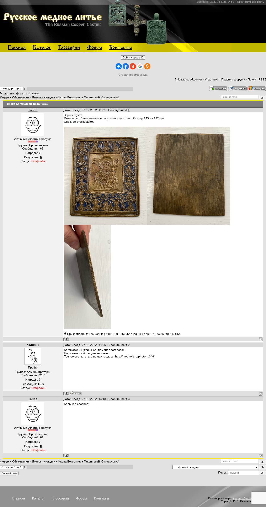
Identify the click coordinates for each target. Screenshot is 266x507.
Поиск (252, 79)
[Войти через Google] (140, 66)
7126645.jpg (160, 333)
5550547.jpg (129, 333)
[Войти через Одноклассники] (147, 66)
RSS (261, 79)
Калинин (34, 93)
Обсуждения (20, 97)
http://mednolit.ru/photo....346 (134, 356)
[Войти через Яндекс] (133, 66)
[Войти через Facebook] (126, 66)
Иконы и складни (43, 97)
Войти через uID (133, 57)
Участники (212, 79)
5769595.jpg (97, 333)
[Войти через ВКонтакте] (119, 66)
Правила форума (233, 79)
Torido (32, 110)
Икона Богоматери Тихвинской (79, 97)
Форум (4, 97)
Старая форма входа (133, 74)
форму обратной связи (247, 498)
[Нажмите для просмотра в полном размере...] (105, 223)
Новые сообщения (189, 79)
